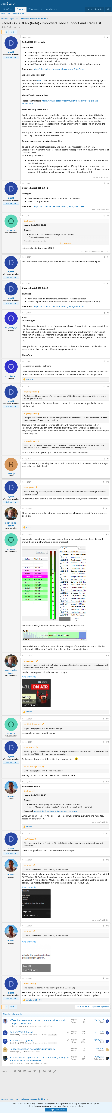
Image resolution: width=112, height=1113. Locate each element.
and (33, 1000)
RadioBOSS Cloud (32, 1051)
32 (49, 1035)
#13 (107, 655)
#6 (108, 313)
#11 (107, 508)
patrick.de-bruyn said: (32, 724)
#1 (108, 37)
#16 (107, 781)
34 (56, 1035)
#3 (108, 215)
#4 (108, 257)
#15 (107, 742)
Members (49, 9)
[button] (41, 9)
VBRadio (13, 1051)
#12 (107, 534)
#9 (108, 459)
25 (49, 1043)
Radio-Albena (15, 1063)
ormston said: (29, 661)
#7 (108, 361)
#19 (107, 926)
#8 (108, 386)
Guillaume (13, 1026)
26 (52, 1043)
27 (56, 1043)
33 (52, 1035)
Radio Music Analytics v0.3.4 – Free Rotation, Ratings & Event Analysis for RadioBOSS (39, 1059)
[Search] (108, 9)
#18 (107, 860)
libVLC (40, 80)
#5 (108, 283)
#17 (107, 833)
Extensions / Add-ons (39, 1063)
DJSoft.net (8, 9)
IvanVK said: (29, 839)
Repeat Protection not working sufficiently (32, 1048)
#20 (107, 978)
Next (12, 32)
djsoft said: (28, 221)
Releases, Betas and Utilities (41, 1026)
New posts (5, 13)
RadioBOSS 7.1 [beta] (21, 1040)
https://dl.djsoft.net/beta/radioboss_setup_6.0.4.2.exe (58, 206)
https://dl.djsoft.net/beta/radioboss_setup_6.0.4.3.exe (58, 69)
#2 (108, 183)
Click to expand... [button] (66, 243)
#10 (107, 482)
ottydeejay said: (30, 392)
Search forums (18, 13)
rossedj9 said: (29, 487)
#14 (107, 719)
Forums (20, 9)
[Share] (104, 37)
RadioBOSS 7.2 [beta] (21, 1032)
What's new (34, 9)
